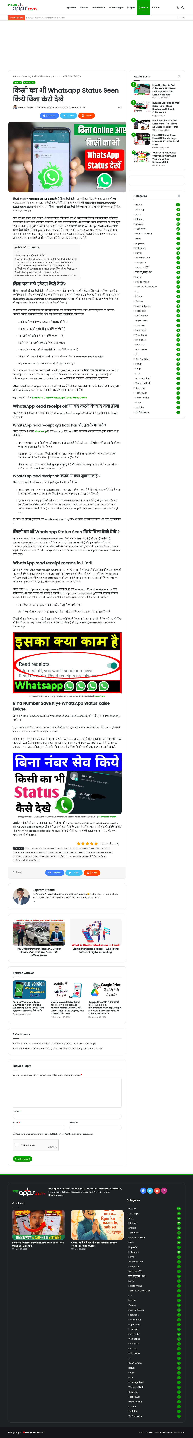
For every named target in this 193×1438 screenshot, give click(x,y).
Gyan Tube (99, 696)
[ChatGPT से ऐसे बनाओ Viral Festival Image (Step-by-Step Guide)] (97, 1225)
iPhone (139, 296)
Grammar (140, 388)
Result (138, 364)
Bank (137, 373)
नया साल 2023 (142, 267)
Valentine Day (142, 257)
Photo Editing (142, 397)
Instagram (140, 248)
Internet (139, 219)
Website (73, 1122)
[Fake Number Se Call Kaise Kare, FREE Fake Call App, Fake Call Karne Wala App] (142, 89)
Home (73, 7)
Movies (138, 253)
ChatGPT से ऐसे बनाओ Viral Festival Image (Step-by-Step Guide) (94, 1244)
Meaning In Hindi (143, 233)
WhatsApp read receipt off (100, 852)
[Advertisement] (96, 45)
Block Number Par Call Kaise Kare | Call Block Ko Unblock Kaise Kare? (165, 123)
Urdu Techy (141, 349)
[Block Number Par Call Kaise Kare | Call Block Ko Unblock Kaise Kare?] (142, 124)
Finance (139, 402)
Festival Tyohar (143, 306)
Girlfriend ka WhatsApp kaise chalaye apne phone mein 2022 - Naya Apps (59, 1043)
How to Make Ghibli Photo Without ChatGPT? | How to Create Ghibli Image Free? (64, 17)
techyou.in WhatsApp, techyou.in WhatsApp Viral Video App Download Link (164, 157)
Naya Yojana (141, 320)
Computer (140, 262)
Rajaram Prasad (25, 107)
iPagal (138, 368)
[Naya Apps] (22, 7)
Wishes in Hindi (142, 383)
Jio (136, 354)
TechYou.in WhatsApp (146, 286)
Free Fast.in (141, 330)
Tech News (140, 228)
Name (17, 1111)
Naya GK (139, 243)
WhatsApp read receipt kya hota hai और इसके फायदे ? (47, 262)
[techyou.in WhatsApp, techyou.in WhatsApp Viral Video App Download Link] (142, 156)
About (141, 1432)
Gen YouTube (142, 359)
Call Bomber (141, 315)
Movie (138, 277)
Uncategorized (142, 378)
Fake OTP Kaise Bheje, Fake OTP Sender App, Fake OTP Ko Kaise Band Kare (165, 139)
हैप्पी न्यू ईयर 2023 (143, 272)
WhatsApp (116, 7)
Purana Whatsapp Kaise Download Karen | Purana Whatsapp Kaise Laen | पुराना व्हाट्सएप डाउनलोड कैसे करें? (29, 1006)
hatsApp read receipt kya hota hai (93, 848)
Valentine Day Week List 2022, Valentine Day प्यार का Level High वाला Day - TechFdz (62, 1048)
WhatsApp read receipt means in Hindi (38, 272)
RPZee (85, 7)
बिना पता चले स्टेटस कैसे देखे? (31, 255)
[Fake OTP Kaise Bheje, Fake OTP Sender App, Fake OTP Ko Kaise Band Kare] (142, 139)
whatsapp (41, 431)
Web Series (141, 335)
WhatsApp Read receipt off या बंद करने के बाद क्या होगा (47, 259)
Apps (132, 7)
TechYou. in (141, 393)
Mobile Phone (142, 282)
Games (139, 301)
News (138, 238)
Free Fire (139, 344)
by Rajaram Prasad (34, 1432)
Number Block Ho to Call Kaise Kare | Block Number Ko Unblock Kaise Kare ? (165, 107)
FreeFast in (141, 339)
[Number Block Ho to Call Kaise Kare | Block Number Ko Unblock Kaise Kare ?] (142, 107)
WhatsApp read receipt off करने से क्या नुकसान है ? (46, 265)
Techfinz (139, 407)
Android (99, 7)
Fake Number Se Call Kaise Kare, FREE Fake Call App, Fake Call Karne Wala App (163, 90)
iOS (155, 7)
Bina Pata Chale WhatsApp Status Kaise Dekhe (59, 397)
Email (16, 1122)
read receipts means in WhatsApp (29, 852)
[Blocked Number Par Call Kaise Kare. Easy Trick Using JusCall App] (38, 1225)
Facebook (140, 310)
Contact (149, 1432)
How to (144, 7)
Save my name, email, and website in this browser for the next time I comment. (54, 1133)
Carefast (140, 325)
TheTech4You (142, 412)
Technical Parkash (107, 816)
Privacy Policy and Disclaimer (169, 1432)
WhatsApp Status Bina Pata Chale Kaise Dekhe (35, 856)
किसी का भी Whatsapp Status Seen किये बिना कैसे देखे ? (47, 268)
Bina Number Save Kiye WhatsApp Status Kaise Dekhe (46, 275)
